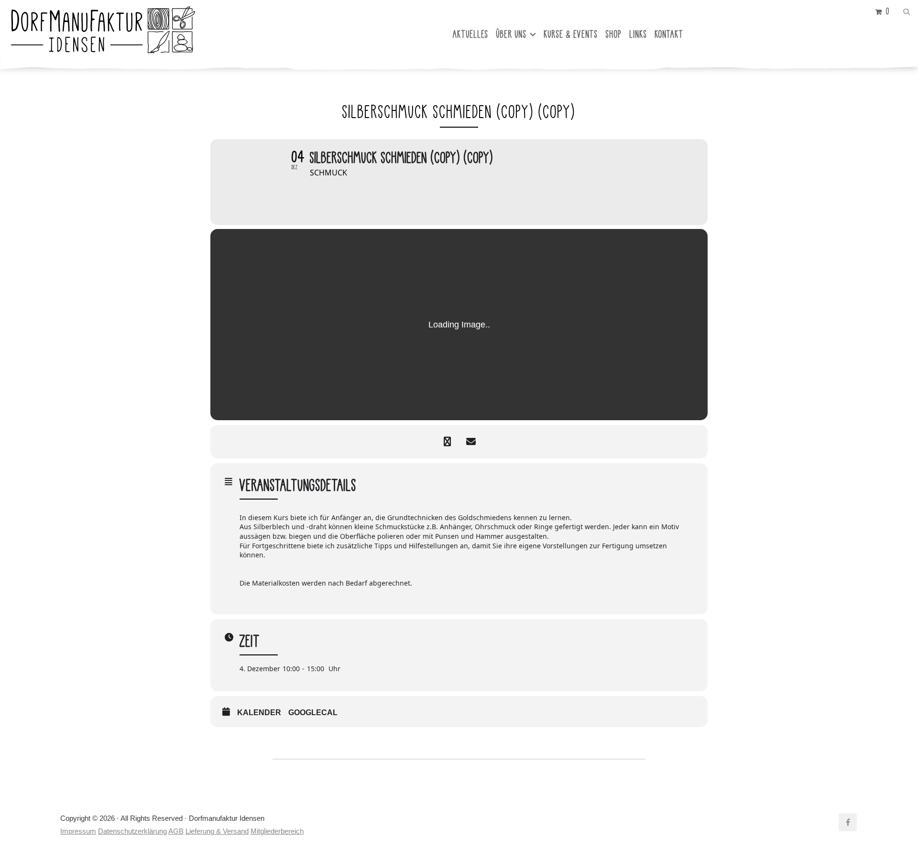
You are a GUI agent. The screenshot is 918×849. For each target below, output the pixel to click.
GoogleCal (313, 712)
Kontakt (669, 34)
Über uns (511, 34)
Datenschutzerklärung (132, 831)
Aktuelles (471, 34)
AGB (176, 831)
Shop (614, 34)
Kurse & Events (571, 34)
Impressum (78, 831)
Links (638, 34)
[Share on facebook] (447, 442)
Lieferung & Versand (217, 831)
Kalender (259, 712)
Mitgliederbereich (277, 831)
